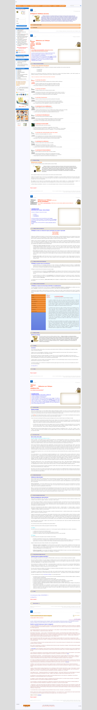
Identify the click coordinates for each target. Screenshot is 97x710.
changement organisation (63, 700)
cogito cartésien (75, 700)
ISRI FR (35, 700)
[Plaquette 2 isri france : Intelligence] (22, 113)
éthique (35, 11)
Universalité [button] (34, 305)
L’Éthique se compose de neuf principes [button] (39, 283)
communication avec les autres (74, 606)
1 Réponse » (78, 197)
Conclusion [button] (34, 345)
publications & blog (46, 5)
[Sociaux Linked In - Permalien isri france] (25, 94)
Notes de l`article (35, 603)
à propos (19, 5)
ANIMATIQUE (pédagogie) (21, 72)
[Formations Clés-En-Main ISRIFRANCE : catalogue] (25, 125)
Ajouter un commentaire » (77, 36)
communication (68, 606)
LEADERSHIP (19, 71)
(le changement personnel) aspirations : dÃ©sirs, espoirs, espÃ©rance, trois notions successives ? (22, 37)
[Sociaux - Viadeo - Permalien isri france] (19, 94)
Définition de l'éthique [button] (36, 160)
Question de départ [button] (36, 407)
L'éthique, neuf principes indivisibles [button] (38, 63)
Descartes (79, 700)
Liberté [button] (33, 297)
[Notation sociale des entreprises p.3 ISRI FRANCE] (27, 118)
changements (37, 625)
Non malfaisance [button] (34, 301)
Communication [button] (34, 307)
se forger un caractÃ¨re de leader (22, 41)
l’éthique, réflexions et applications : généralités (48, 381)
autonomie (59, 606)
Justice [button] (33, 295)
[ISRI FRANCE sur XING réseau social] (27, 94)
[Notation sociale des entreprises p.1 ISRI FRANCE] (22, 118)
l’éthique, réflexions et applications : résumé (47, 35)
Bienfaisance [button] (34, 303)
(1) (43, 389)
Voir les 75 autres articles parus (21, 47)
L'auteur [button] (34, 591)
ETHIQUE (18, 73)
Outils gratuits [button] (35, 27)
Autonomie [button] (33, 299)
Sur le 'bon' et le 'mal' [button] (36, 434)
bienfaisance (61, 606)
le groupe (25, 5)
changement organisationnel (69, 700)
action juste (55, 606)
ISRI (18, 704)
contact (54, 5)
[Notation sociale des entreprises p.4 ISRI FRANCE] (18, 118)
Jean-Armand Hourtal (36, 606)
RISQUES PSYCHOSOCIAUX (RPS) (22, 74)
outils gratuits (62, 5)
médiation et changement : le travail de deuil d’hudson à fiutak (22, 62)
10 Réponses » (78, 382)
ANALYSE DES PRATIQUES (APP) (22, 76)
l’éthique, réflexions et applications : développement (49, 196)
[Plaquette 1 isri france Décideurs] (18, 113)
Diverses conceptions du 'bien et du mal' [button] (39, 495)
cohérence (65, 606)
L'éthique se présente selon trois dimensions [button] (39, 261)
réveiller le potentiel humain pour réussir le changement (51, 611)
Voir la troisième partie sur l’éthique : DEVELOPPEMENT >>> (39, 595)
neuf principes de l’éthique (47, 574)
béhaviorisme (58, 700)
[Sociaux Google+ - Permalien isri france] (23, 94)
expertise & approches (35, 5)
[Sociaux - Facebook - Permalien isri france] (21, 94)
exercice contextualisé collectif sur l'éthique (49, 401)
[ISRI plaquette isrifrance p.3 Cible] (27, 113)
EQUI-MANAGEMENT (20, 75)
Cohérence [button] (34, 309)
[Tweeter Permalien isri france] (17, 94)
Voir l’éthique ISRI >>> (34, 365)
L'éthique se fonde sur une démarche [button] (38, 228)
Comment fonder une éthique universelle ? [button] (39, 554)
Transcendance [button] (34, 311)
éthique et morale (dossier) (41, 9)
